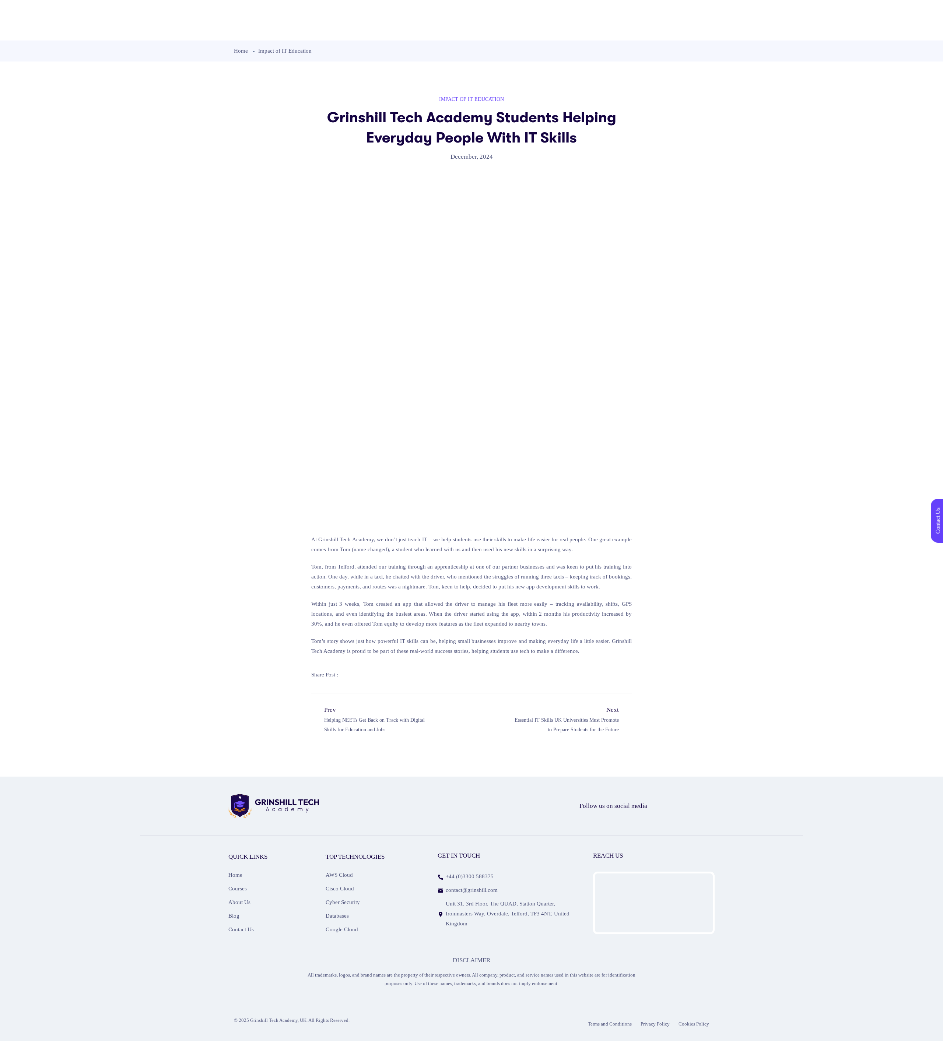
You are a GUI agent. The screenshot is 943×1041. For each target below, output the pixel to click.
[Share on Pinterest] (399, 674)
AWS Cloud (339, 875)
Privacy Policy (655, 1024)
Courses (237, 888)
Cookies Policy (694, 1024)
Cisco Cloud (340, 888)
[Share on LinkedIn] (382, 674)
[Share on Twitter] (365, 674)
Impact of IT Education (285, 51)
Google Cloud (342, 929)
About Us (239, 902)
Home (241, 51)
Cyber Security (343, 902)
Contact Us (241, 929)
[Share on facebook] (348, 674)
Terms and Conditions (610, 1024)
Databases (337, 916)
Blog (233, 916)
